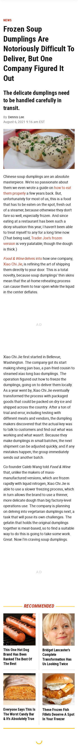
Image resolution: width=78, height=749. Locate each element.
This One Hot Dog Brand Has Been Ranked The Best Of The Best (17, 657)
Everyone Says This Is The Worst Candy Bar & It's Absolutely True (19, 714)
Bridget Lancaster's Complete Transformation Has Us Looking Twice (57, 657)
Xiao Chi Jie (12, 264)
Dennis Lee (16, 117)
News (7, 20)
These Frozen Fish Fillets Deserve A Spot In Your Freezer (58, 714)
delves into (22, 258)
